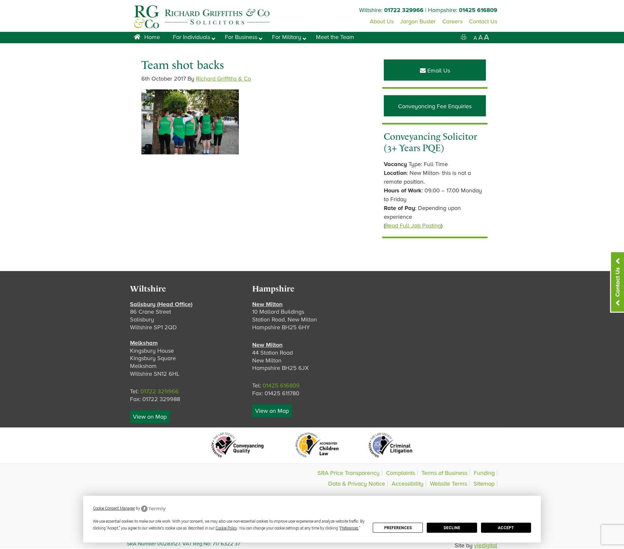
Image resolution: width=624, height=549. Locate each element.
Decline (452, 528)
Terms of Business (444, 473)
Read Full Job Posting (413, 225)
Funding (484, 473)
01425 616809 (478, 10)
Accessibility (407, 484)
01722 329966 (403, 10)
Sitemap (484, 484)
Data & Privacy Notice (356, 484)
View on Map (150, 416)
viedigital (485, 545)
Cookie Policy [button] (226, 528)
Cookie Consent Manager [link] (114, 508)
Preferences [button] (349, 528)
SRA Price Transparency (349, 473)
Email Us (438, 70)
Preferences (398, 528)
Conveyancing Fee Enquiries (435, 106)
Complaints (400, 473)
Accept (506, 528)
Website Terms (448, 484)
